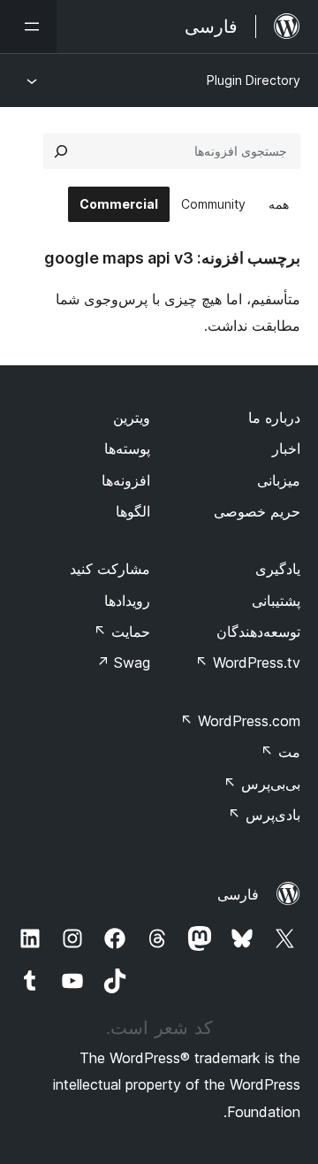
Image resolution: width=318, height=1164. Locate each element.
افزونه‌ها (126, 480)
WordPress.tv (247, 662)
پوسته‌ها (127, 448)
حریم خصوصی (257, 511)
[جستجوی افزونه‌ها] (61, 151)
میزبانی (278, 480)
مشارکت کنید (110, 569)
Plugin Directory (253, 80)
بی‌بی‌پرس (261, 784)
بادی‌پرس (264, 814)
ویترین (131, 417)
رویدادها (127, 600)
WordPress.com (240, 721)
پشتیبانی (276, 600)
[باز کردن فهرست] (28, 26)
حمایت (122, 631)
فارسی (238, 894)
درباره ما (274, 417)
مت (280, 752)
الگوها (133, 511)
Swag (123, 662)
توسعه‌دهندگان (258, 631)
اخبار (286, 448)
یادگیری (277, 569)
